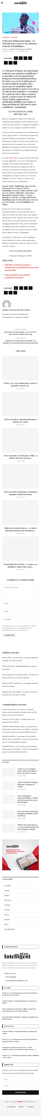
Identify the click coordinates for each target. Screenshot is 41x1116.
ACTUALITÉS (11, 1107)
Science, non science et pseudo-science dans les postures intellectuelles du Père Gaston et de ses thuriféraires (19, 712)
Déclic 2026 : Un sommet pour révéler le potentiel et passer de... (20, 384)
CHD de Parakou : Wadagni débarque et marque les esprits (20, 420)
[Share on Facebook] (21, 58)
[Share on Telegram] (10, 63)
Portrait (7, 910)
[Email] (26, 1113)
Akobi (4, 719)
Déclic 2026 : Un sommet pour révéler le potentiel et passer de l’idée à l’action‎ (27, 771)
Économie (7, 900)
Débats (6, 895)
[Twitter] (17, 1113)
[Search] (39, 3)
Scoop (6, 915)
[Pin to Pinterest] (30, 58)
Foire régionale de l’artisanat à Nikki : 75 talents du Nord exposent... (21, 456)
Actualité (7, 886)
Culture (7, 891)
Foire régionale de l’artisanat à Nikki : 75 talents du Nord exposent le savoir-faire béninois (27, 799)
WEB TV (21, 1107)
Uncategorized (9, 929)
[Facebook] (14, 1113)
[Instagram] (20, 1113)
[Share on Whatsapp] (6, 63)
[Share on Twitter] (25, 58)
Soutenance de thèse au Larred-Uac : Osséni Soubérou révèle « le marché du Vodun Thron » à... (19, 1048)
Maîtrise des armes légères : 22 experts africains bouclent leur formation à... (20, 529)
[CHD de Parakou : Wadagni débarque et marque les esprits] (20, 404)
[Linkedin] (23, 1113)
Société (7, 920)
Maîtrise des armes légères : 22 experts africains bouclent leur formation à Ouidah (28, 827)
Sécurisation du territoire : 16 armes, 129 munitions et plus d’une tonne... (20, 565)
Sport (6, 924)
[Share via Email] (15, 63)
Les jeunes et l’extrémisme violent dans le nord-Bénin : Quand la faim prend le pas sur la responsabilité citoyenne (20, 729)
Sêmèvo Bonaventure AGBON (21, 49)
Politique (7, 905)
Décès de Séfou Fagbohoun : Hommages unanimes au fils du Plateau (20, 493)
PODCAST (31, 1107)
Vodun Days (13, 158)
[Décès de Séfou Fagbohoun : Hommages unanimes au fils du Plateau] (20, 476)
